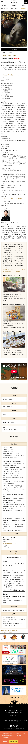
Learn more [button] (5, 737)
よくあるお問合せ (10, 710)
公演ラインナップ (7, 630)
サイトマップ (3, 720)
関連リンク (19, 712)
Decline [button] (5, 741)
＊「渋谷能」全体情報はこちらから (10, 75)
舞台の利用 (20, 710)
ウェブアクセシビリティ (18, 720)
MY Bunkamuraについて (9, 543)
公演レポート (10, 712)
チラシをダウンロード (14, 49)
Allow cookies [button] (13, 741)
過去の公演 (14, 630)
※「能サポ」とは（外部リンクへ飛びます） (12, 198)
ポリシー (9, 720)
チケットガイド (14, 553)
